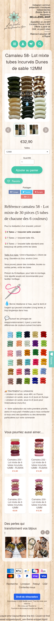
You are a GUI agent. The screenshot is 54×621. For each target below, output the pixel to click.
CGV (45, 583)
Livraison (25, 583)
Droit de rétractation (27, 596)
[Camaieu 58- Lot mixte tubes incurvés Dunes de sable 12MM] (20, 130)
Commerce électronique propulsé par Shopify (27, 608)
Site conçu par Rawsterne (27, 606)
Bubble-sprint (27, 601)
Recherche (12, 583)
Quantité (27, 157)
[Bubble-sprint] (14, 21)
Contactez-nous (27, 587)
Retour (36, 583)
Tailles (27, 147)
